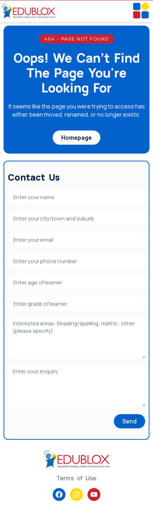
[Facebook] (59, 494)
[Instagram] (76, 494)
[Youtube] (94, 494)
